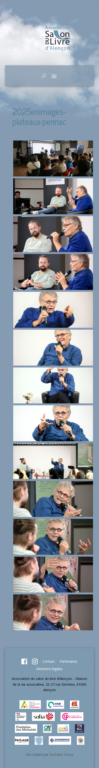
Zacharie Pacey (61, 754)
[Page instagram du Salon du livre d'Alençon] (35, 663)
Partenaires (68, 661)
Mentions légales (49, 668)
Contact (49, 661)
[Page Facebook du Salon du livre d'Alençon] (24, 663)
